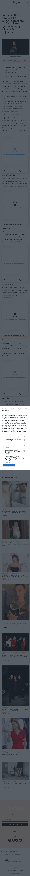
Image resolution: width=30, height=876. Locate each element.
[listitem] (15, 436)
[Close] (27, 409)
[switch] (24, 440)
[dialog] (15, 438)
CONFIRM (9, 465)
